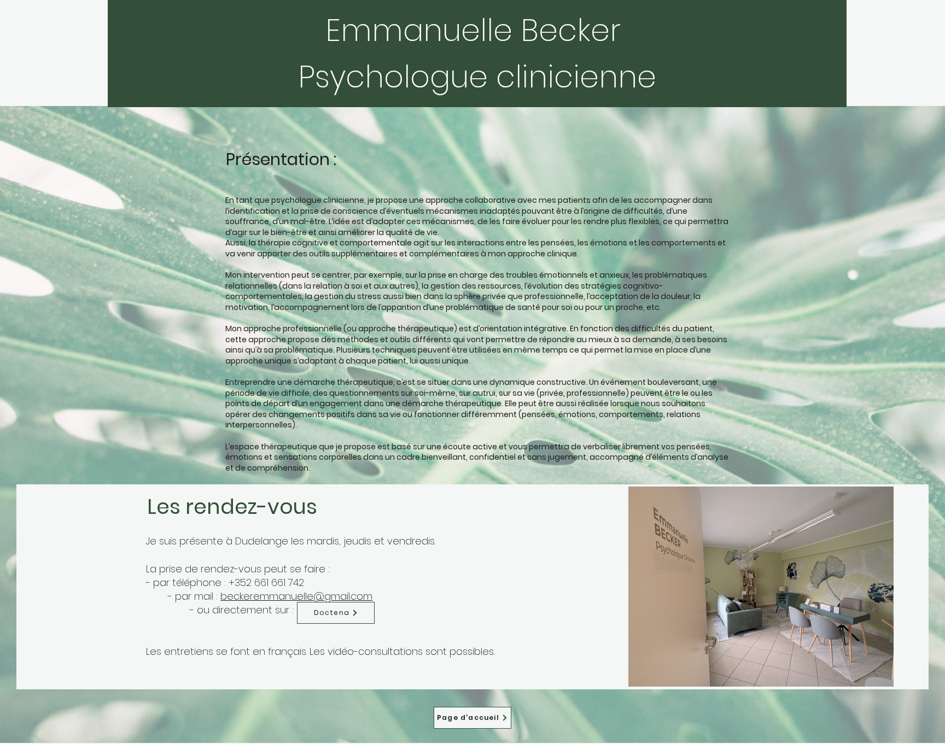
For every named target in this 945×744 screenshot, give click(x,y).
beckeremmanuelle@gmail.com (296, 596)
